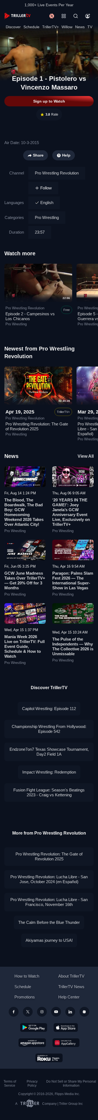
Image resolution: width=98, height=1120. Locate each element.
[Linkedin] (70, 1012)
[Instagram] (42, 1012)
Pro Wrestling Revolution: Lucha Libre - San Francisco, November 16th (49, 902)
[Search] (76, 16)
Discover (13, 27)
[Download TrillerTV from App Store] (66, 1027)
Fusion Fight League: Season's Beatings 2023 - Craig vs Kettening (49, 792)
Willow (67, 27)
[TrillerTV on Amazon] (32, 1042)
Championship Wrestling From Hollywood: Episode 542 (49, 729)
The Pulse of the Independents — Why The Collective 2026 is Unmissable (72, 646)
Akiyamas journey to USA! (49, 940)
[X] (28, 1012)
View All (86, 456)
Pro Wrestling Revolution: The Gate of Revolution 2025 (36, 426)
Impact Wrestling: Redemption (49, 772)
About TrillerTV (71, 976)
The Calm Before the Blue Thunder (49, 922)
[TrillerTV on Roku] (49, 1058)
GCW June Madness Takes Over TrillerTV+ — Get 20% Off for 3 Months (24, 580)
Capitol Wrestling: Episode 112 (49, 708)
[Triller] (84, 1012)
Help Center (68, 997)
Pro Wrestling (47, 217)
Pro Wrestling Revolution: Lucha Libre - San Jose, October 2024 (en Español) (49, 879)
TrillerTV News (71, 986)
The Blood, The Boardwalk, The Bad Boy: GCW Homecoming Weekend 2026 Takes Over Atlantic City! (24, 512)
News (80, 27)
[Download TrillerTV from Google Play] (33, 1027)
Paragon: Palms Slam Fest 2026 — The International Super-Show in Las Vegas (72, 580)
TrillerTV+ (50, 27)
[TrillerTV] (17, 16)
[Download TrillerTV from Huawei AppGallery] (66, 1042)
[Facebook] (14, 1012)
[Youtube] (56, 1012)
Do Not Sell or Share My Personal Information (71, 1083)
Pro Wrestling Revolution (57, 173)
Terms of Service (10, 1083)
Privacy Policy (32, 1083)
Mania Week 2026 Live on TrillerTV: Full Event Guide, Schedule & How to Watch (24, 646)
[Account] (88, 16)
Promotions (24, 997)
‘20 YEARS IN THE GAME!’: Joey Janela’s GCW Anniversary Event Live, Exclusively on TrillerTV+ (71, 512)
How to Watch (26, 976)
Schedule (31, 27)
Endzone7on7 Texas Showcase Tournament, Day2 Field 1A (49, 751)
